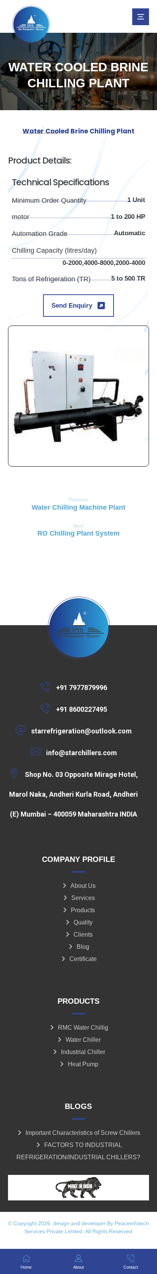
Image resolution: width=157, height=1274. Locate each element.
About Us (83, 885)
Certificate (83, 959)
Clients (83, 934)
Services (83, 898)
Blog (83, 946)
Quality (83, 922)
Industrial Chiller (83, 1052)
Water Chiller (83, 1040)
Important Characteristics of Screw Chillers (83, 1133)
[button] (140, 16)
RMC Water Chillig (83, 1027)
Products (83, 910)
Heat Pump (83, 1064)
